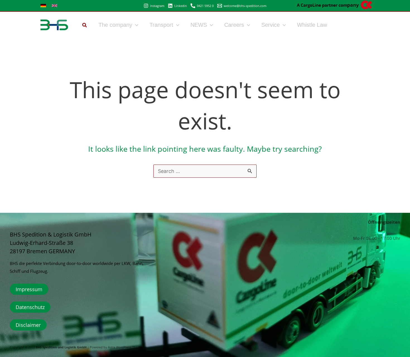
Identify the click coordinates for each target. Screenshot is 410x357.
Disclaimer (28, 325)
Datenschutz (30, 307)
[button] (84, 25)
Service (270, 25)
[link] (43, 5)
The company (115, 25)
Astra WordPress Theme (125, 347)
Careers (234, 25)
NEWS (198, 25)
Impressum (29, 289)
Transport (161, 25)
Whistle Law (312, 25)
